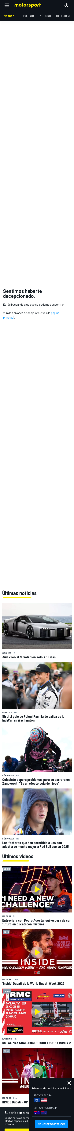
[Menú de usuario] (66, 5)
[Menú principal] (7, 5)
